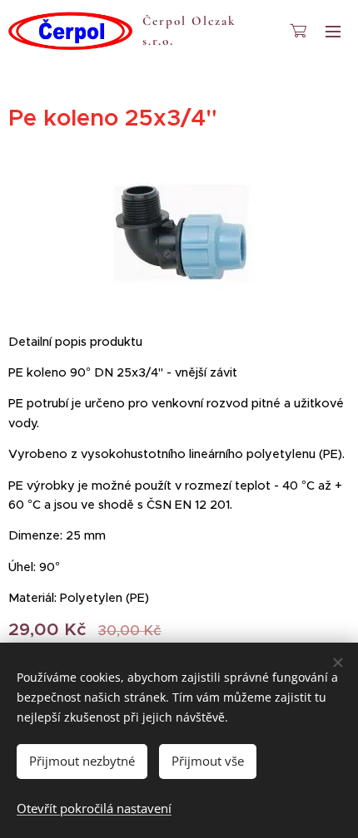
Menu (333, 30)
